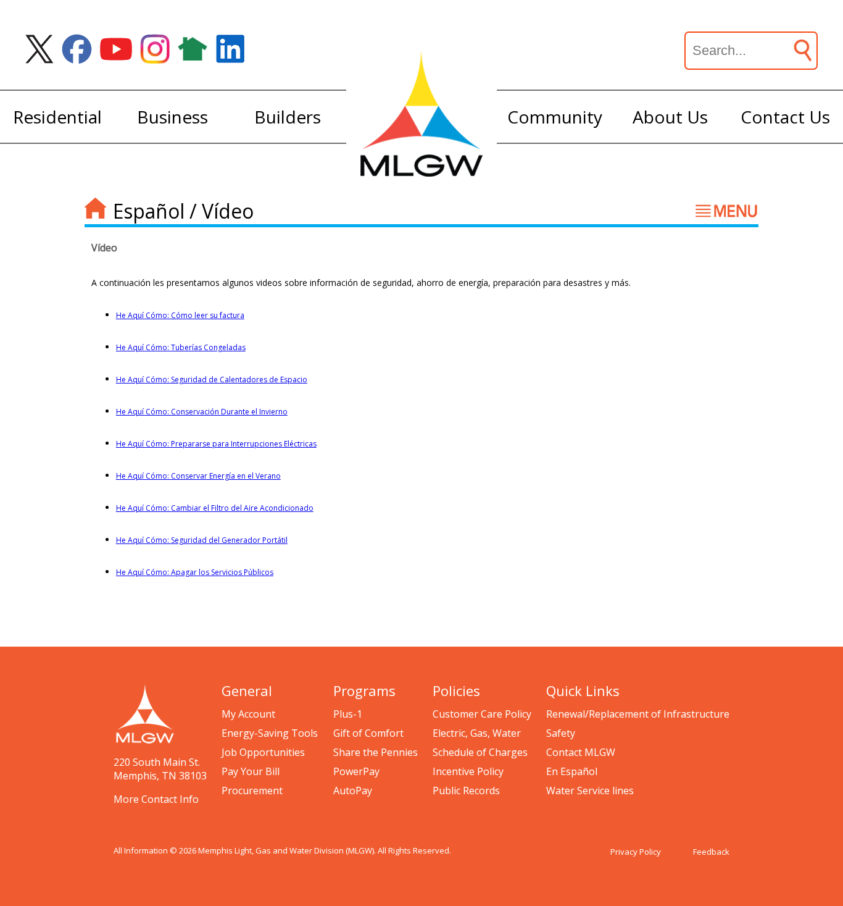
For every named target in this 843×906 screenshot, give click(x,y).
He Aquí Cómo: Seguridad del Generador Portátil (202, 540)
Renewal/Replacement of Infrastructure (637, 714)
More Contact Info (156, 799)
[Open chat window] (790, 905)
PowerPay (356, 771)
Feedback (711, 851)
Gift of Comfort (368, 733)
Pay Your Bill (251, 771)
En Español (571, 771)
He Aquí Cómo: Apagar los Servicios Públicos (194, 572)
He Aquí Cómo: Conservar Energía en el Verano (198, 476)
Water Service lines (590, 790)
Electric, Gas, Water (477, 733)
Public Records (466, 790)
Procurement (252, 790)
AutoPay (352, 790)
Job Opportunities (263, 752)
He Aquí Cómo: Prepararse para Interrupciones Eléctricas (216, 443)
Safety (560, 733)
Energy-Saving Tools (270, 733)
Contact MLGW (580, 752)
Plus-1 (347, 714)
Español (149, 211)
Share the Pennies (375, 752)
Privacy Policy (635, 851)
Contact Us (785, 116)
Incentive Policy (468, 771)
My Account (248, 714)
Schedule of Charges (480, 752)
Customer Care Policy (482, 714)
